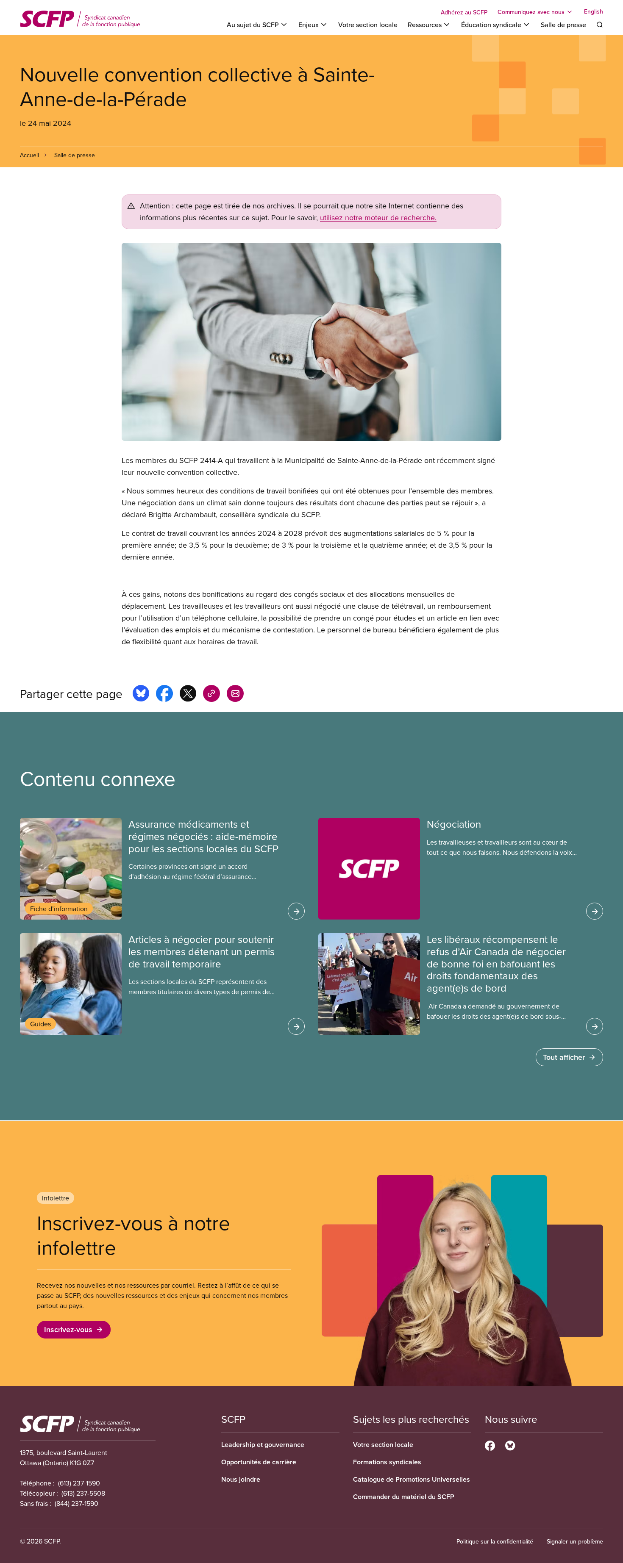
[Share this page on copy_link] (211, 694)
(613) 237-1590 (79, 1483)
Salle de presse (563, 24)
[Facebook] (490, 1444)
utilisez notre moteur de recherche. (378, 217)
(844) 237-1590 (76, 1503)
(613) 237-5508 (83, 1493)
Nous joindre (240, 1479)
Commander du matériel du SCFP (403, 1497)
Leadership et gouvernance (262, 1444)
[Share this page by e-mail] (235, 694)
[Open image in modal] (311, 342)
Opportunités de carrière (258, 1462)
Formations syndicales (387, 1462)
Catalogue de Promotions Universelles (411, 1479)
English (593, 12)
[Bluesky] (510, 1444)
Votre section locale (368, 24)
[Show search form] (599, 24)
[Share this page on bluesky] (141, 694)
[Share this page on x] (188, 694)
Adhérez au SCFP (464, 12)
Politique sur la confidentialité (494, 1541)
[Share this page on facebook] (164, 694)
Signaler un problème (575, 1541)
